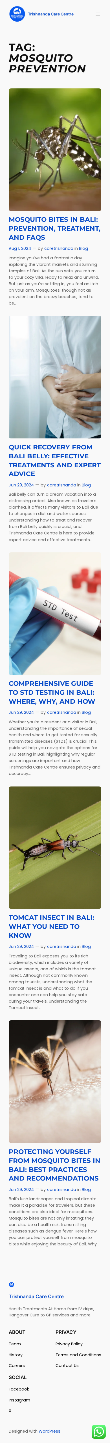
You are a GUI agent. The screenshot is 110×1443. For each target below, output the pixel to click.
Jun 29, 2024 (21, 485)
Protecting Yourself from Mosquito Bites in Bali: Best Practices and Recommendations (54, 1165)
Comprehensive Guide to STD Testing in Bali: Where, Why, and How (52, 692)
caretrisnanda (58, 248)
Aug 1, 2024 (20, 248)
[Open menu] (97, 14)
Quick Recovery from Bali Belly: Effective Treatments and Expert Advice (55, 460)
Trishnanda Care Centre (51, 14)
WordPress (49, 1431)
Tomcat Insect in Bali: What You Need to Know (51, 926)
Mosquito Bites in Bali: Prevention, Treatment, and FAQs (54, 228)
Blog (83, 248)
